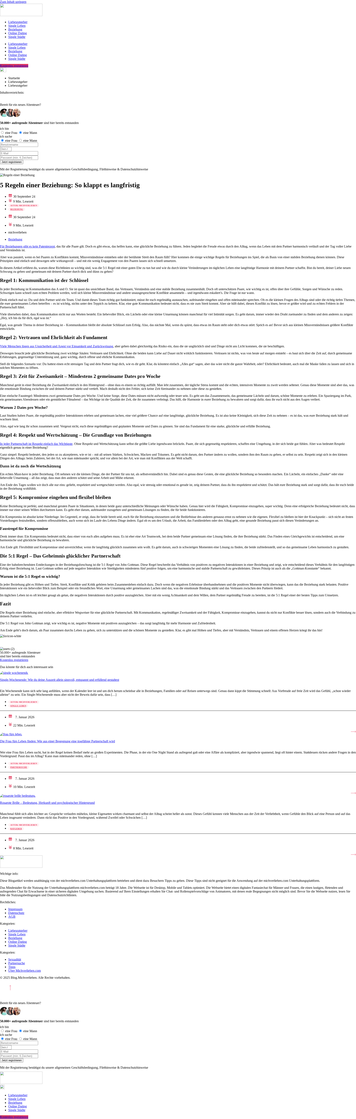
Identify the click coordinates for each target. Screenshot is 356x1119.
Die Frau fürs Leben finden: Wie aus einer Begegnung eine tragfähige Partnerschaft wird (57, 741)
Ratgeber (16, 829)
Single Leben (17, 25)
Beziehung (15, 29)
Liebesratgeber (17, 22)
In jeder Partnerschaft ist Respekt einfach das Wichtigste (36, 444)
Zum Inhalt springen (13, 2)
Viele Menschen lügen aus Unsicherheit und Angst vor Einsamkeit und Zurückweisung (56, 346)
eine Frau (11, 132)
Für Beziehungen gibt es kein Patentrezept (27, 246)
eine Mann (30, 132)
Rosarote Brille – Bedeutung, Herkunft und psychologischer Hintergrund (47, 802)
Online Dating (17, 33)
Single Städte (16, 37)
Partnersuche (18, 767)
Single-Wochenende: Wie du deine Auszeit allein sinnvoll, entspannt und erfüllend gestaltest (59, 680)
